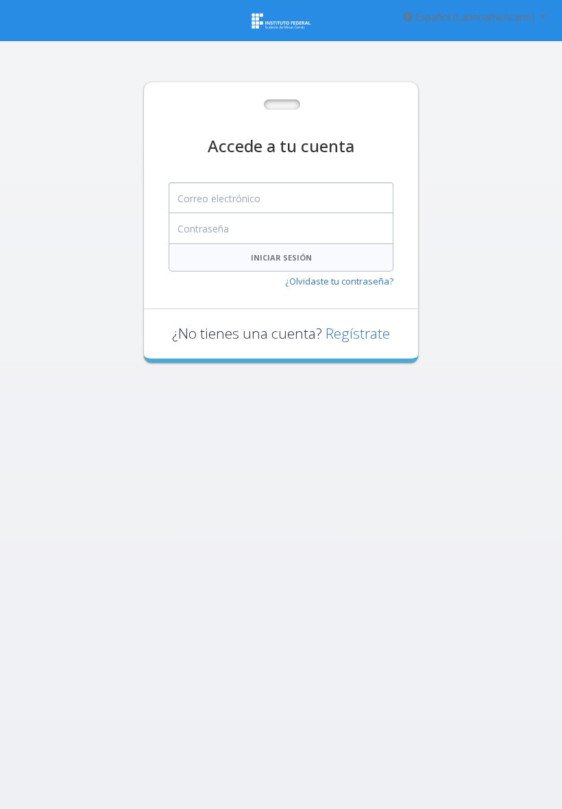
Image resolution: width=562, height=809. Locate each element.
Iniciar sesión (281, 257)
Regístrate (358, 333)
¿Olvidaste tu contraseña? (339, 281)
